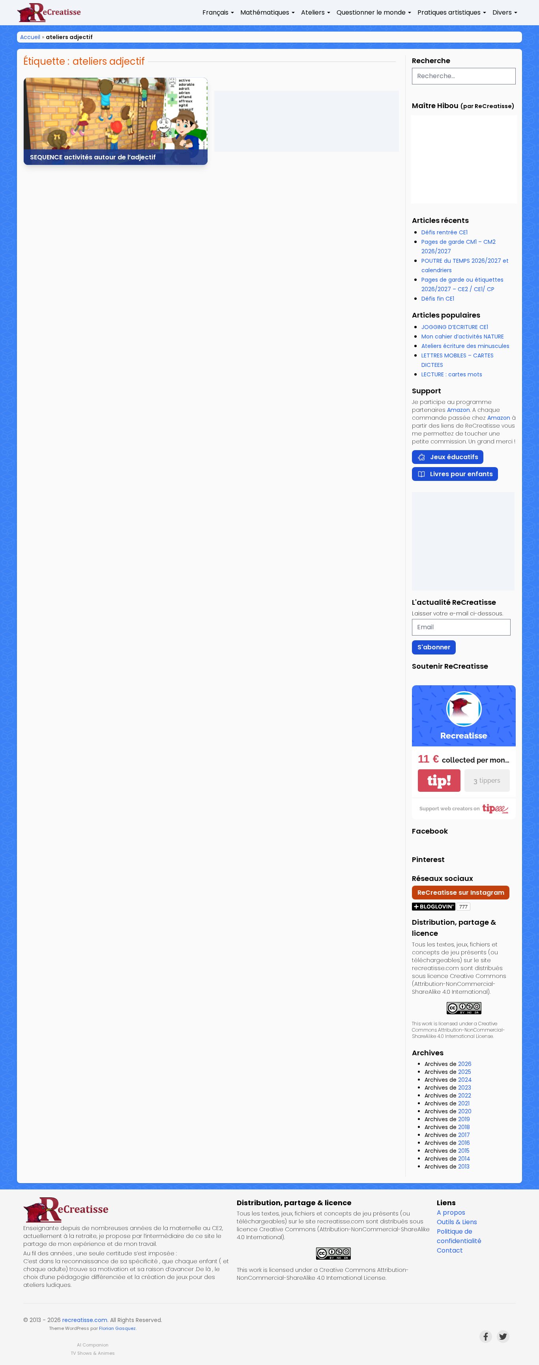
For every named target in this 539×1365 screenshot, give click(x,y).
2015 (464, 1151)
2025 (464, 1072)
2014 (464, 1159)
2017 (464, 1135)
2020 (465, 1111)
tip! (439, 780)
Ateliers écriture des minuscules (465, 346)
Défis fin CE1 (437, 299)
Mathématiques (264, 12)
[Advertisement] (306, 121)
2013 (464, 1167)
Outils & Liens (457, 1222)
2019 (464, 1119)
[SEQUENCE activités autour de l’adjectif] (116, 121)
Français (215, 12)
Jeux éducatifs (454, 457)
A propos (451, 1212)
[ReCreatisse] (126, 1210)
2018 (464, 1127)
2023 (464, 1088)
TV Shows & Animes (93, 1353)
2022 (464, 1095)
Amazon (458, 410)
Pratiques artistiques (449, 12)
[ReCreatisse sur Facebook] (485, 1336)
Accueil (30, 37)
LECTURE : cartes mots (451, 374)
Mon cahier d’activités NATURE (462, 336)
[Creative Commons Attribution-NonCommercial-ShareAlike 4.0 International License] (464, 1008)
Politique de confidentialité (459, 1236)
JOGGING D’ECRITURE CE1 (454, 327)
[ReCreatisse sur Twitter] (503, 1336)
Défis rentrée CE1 (444, 232)
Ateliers (313, 12)
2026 (465, 1064)
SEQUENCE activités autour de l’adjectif (93, 157)
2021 (464, 1103)
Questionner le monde (371, 12)
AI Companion (93, 1345)
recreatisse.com (84, 1320)
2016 (464, 1143)
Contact (450, 1250)
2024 (465, 1080)
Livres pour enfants (461, 474)
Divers (502, 12)
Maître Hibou (435, 105)
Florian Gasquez (117, 1328)
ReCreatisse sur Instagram (460, 892)
